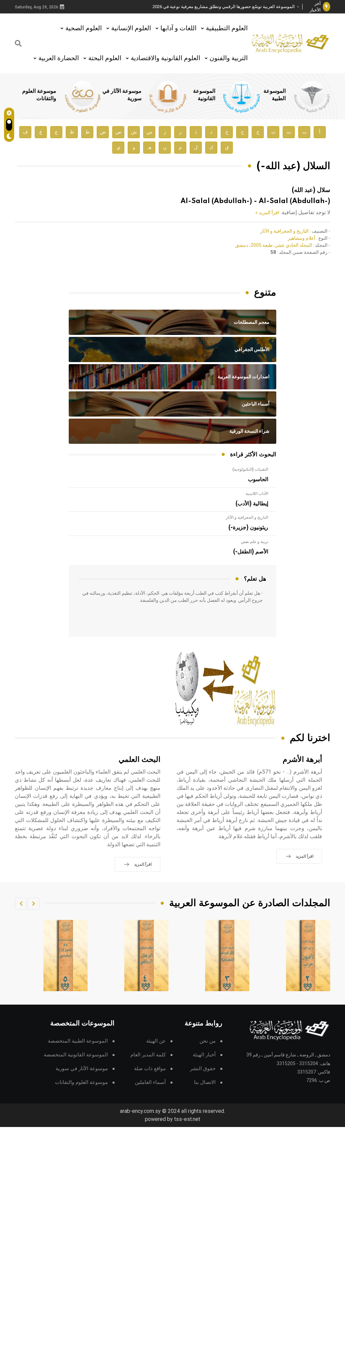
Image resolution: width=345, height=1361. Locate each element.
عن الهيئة (156, 1041)
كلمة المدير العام (148, 1054)
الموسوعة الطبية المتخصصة (78, 1041)
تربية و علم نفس (254, 541)
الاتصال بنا (205, 1082)
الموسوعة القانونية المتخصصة (76, 1054)
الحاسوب (258, 479)
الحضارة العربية (58, 58)
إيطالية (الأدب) (252, 504)
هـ (149, 147)
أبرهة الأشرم (302, 759)
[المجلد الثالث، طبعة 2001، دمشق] (308, 955)
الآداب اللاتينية (257, 493)
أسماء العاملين (150, 1082)
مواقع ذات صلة (150, 1068)
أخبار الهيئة (204, 1054)
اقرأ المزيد (304, 856)
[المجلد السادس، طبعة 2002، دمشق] (66, 955)
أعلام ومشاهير (301, 238)
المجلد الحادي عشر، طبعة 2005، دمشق (273, 245)
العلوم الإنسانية (131, 28)
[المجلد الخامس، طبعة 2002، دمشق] (146, 955)
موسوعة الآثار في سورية (82, 1068)
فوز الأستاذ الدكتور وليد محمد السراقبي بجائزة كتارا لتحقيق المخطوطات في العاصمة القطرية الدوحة (226, 7)
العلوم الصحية (83, 28)
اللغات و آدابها (178, 28)
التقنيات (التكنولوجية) (250, 469)
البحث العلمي (139, 759)
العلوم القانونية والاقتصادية (165, 58)
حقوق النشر (203, 1068)
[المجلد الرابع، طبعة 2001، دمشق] (227, 955)
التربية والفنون (229, 58)
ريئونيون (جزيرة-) (248, 527)
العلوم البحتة (104, 58)
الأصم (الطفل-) (250, 552)
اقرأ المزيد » (267, 212)
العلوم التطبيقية (227, 28)
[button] (33, 904)
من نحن (207, 1041)
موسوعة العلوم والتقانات (81, 1082)
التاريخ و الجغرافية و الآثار (284, 231)
